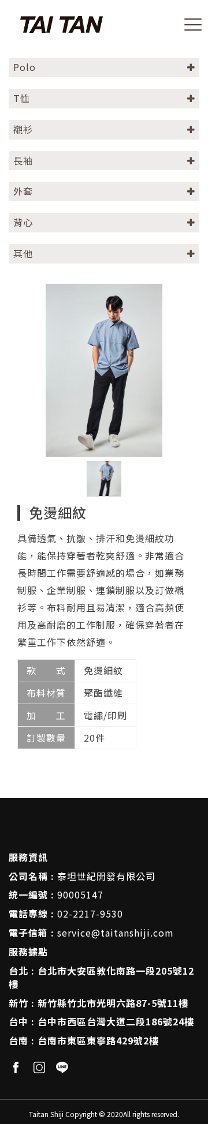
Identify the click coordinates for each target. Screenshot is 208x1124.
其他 (23, 253)
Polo (24, 67)
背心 (23, 222)
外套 (23, 191)
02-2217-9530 (90, 913)
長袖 (23, 160)
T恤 (21, 98)
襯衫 (23, 129)
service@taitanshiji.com (115, 932)
